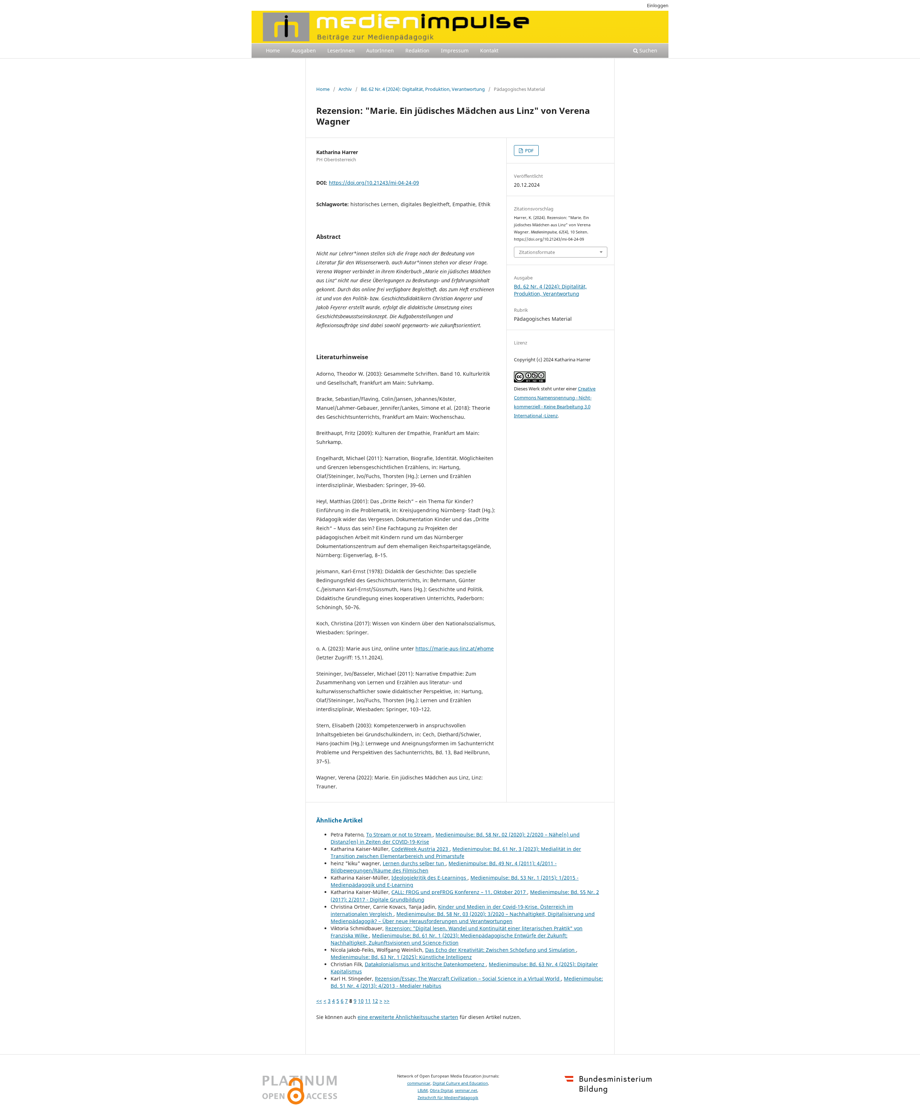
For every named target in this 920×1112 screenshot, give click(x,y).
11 (368, 1000)
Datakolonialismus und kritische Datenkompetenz (425, 964)
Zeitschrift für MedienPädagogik (448, 1097)
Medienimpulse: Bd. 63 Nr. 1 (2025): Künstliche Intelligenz (401, 957)
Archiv (345, 89)
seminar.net (466, 1090)
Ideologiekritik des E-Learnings (429, 877)
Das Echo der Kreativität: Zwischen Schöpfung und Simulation (500, 949)
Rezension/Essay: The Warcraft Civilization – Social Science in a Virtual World (468, 978)
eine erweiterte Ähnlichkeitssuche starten (408, 1017)
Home (273, 50)
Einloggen (657, 5)
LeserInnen (341, 50)
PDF (529, 150)
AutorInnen (380, 50)
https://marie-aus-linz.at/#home (454, 648)
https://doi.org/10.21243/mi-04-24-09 (374, 182)
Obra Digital (441, 1090)
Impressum (455, 50)
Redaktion (417, 50)
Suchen (647, 50)
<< (319, 1000)
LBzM (423, 1090)
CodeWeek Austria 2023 (420, 848)
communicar (419, 1083)
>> (387, 1000)
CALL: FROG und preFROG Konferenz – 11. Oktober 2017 (459, 892)
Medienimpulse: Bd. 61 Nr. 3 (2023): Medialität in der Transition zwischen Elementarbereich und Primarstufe (456, 852)
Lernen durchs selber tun (414, 863)
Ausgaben (303, 50)
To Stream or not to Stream (399, 834)
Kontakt (489, 50)
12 (375, 1000)
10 (361, 1000)
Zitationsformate (537, 252)
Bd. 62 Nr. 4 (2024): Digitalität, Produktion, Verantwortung (423, 89)
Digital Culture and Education (460, 1083)
